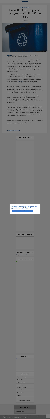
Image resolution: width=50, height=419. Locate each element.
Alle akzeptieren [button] (19, 211)
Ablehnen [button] (13, 211)
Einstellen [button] (25, 211)
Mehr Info (30, 211)
